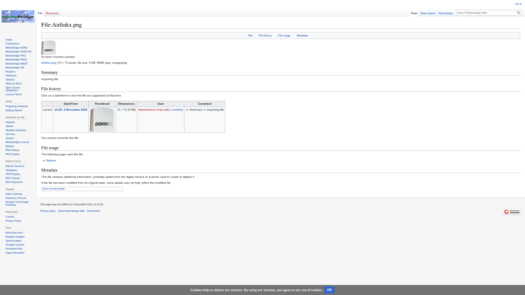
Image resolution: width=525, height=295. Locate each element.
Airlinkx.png (48, 62)
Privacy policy (48, 211)
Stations (51, 160)
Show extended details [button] (53, 188)
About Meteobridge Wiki (71, 211)
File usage (284, 35)
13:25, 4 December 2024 (70, 109)
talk (167, 109)
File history (265, 35)
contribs (177, 109)
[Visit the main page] (18, 16)
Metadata (302, 35)
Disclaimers (93, 211)
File (250, 35)
